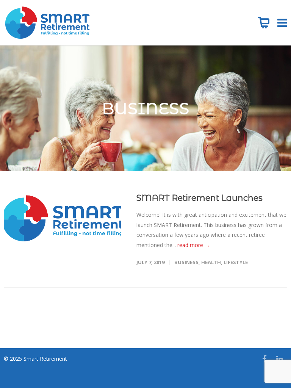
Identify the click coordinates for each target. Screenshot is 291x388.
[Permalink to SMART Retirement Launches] (62, 218)
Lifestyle (236, 262)
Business (186, 262)
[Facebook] (264, 358)
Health (211, 262)
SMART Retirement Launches (199, 198)
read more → (193, 245)
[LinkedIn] (279, 358)
